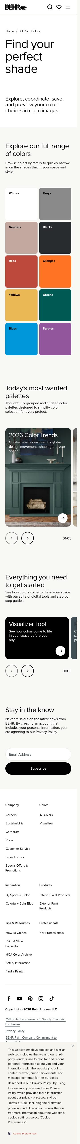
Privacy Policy (46, 731)
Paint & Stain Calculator (14, 943)
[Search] (50, 7)
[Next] (27, 538)
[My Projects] (58, 7)
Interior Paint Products (55, 895)
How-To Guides (16, 933)
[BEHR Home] (16, 7)
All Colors (46, 815)
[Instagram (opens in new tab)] (40, 998)
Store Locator (15, 857)
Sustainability (15, 823)
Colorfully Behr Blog (19, 903)
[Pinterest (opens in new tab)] (30, 998)
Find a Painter (15, 971)
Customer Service (18, 848)
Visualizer (46, 823)
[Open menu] (67, 7)
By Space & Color (18, 895)
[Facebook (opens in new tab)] (8, 998)
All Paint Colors (30, 31)
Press (10, 840)
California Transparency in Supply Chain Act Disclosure (35, 1021)
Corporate (13, 832)
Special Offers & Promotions (16, 868)
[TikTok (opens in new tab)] (51, 998)
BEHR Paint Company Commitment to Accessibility (31, 1040)
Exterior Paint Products (48, 906)
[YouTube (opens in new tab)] (19, 998)
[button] (22, 1133)
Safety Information (18, 963)
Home (10, 31)
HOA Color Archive (19, 954)
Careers (11, 815)
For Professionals (52, 933)
